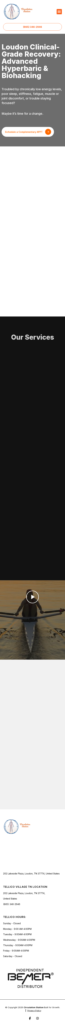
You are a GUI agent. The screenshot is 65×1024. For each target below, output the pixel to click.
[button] (59, 11)
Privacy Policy (34, 1010)
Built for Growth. (52, 1007)
